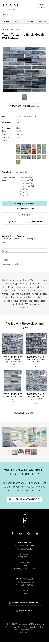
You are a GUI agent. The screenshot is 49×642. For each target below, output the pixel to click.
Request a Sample (26, 203)
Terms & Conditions (27, 629)
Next (40, 451)
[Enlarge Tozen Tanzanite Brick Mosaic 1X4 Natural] (24, 69)
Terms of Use (22, 627)
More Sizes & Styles (24, 412)
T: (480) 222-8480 (25, 593)
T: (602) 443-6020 (25, 565)
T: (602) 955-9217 (25, 557)
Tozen (18, 29)
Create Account (17, 236)
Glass (11, 29)
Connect (42, 7)
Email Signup (26, 610)
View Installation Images (23, 106)
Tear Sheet (37, 221)
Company (29, 21)
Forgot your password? (10, 264)
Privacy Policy (11, 627)
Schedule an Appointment (26, 499)
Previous (9, 451)
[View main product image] (24, 97)
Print (14, 221)
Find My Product (11, 21)
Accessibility (33, 627)
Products (5, 29)
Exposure (27, 632)
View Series (24, 215)
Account (42, 4)
